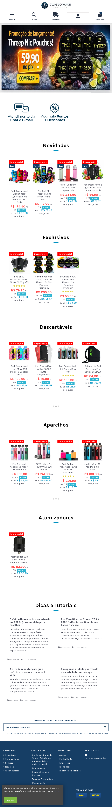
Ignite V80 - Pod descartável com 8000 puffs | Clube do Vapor (68, 370)
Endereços (64, 763)
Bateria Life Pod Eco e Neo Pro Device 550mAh (44, 369)
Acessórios (10, 755)
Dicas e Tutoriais (29, 660)
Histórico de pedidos (70, 770)
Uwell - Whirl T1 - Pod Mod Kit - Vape (44, 467)
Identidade (64, 766)
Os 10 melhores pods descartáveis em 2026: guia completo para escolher (30, 622)
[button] (53, 406)
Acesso (62, 755)
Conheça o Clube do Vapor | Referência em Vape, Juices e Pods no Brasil (42, 759)
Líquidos (9, 766)
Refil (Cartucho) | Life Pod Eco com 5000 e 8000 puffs (93, 370)
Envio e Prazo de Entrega (40, 773)
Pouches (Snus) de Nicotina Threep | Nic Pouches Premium (68, 282)
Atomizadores (56, 518)
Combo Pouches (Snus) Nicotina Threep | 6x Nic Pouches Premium (43, 282)
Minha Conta (65, 759)
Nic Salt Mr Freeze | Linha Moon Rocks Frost (44, 195)
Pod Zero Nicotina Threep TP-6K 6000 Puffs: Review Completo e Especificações (80, 622)
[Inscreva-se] (105, 727)
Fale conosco (38, 768)
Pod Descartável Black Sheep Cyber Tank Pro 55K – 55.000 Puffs (19, 197)
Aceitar (10, 800)
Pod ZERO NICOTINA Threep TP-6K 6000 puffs (19, 279)
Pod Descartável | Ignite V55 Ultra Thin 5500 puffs (93, 187)
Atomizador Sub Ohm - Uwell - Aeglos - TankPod (19, 559)
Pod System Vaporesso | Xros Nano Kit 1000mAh (19, 468)
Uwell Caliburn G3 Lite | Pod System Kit (68, 187)
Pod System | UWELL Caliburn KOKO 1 (92, 467)
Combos (9, 763)
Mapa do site (38, 783)
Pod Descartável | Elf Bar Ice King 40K (19, 369)
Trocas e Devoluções (42, 779)
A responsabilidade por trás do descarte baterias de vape (79, 670)
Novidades (56, 145)
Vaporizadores (12, 770)
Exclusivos (56, 237)
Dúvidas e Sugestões (95, 758)
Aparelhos (56, 425)
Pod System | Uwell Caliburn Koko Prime (68, 467)
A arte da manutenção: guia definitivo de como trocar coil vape (27, 672)
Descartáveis (56, 327)
